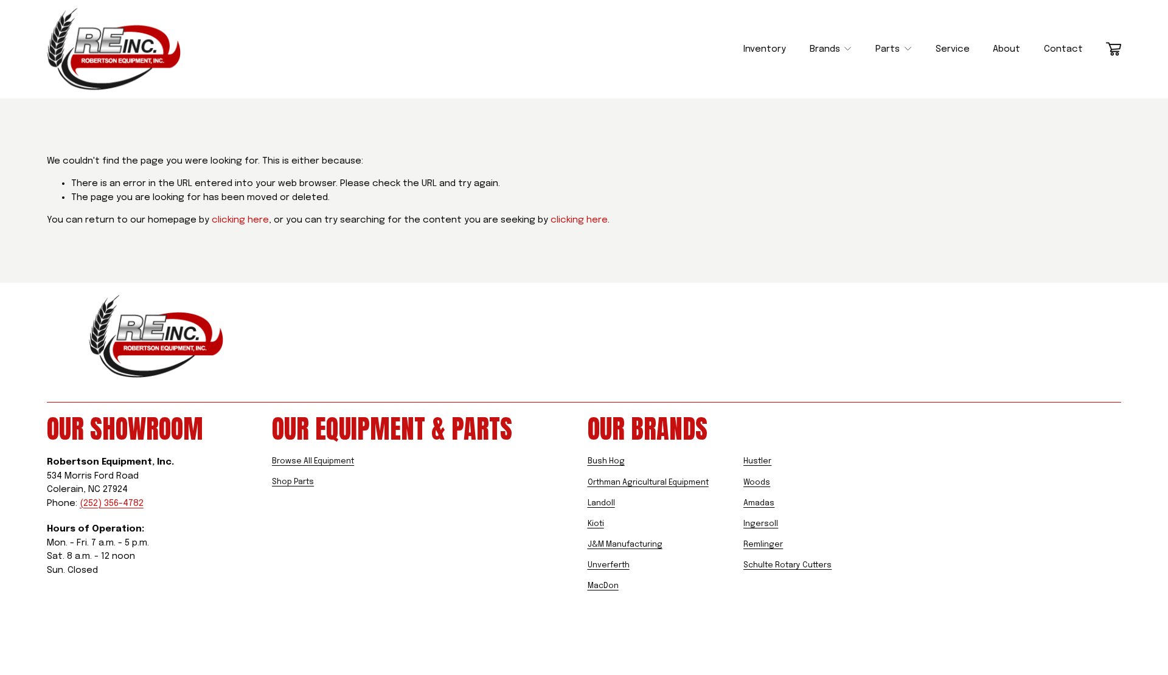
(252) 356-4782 (112, 503)
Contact (1063, 49)
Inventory (764, 49)
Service (953, 49)
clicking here (240, 220)
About (1006, 49)
